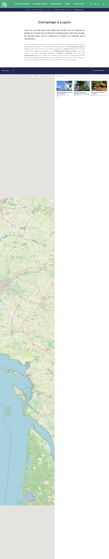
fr (91, 4)
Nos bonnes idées (56, 4)
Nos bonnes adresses (40, 4)
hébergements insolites (41, 57)
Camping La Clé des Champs (99, 86)
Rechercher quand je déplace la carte (43, 77)
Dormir (49, 9)
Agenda (67, 4)
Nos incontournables (22, 4)
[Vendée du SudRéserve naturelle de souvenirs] (4, 4)
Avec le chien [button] (5, 70)
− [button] (2, 79)
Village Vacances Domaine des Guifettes (82, 86)
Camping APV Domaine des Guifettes (64, 86)
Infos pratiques (78, 4)
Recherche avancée (98, 70)
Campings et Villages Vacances (62, 9)
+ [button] (2, 76)
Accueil (27, 9)
